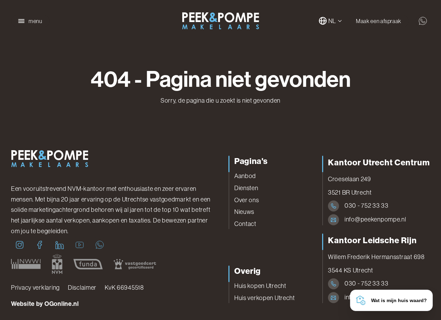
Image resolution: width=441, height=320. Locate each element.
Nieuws (244, 211)
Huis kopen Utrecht (260, 285)
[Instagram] (19, 245)
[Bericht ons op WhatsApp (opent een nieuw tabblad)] (423, 21)
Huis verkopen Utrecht (264, 298)
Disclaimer (82, 287)
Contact (245, 223)
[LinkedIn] (59, 245)
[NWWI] (26, 264)
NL (332, 21)
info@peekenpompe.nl (375, 219)
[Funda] (88, 264)
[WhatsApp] (99, 245)
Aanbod (245, 176)
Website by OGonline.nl (45, 304)
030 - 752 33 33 (367, 205)
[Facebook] (39, 245)
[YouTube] (79, 245)
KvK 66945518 (124, 287)
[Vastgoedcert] (135, 264)
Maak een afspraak (378, 21)
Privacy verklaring (35, 287)
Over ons (246, 200)
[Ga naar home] (220, 21)
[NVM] (57, 264)
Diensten (246, 188)
